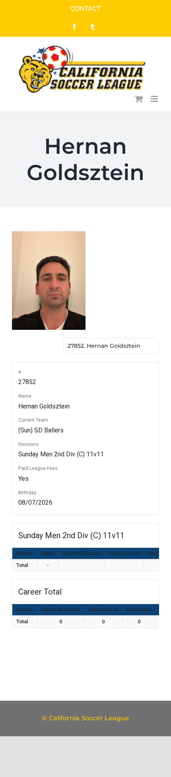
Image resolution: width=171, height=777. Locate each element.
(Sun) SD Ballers (41, 430)
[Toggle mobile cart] (139, 99)
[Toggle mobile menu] (155, 99)
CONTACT (85, 8)
